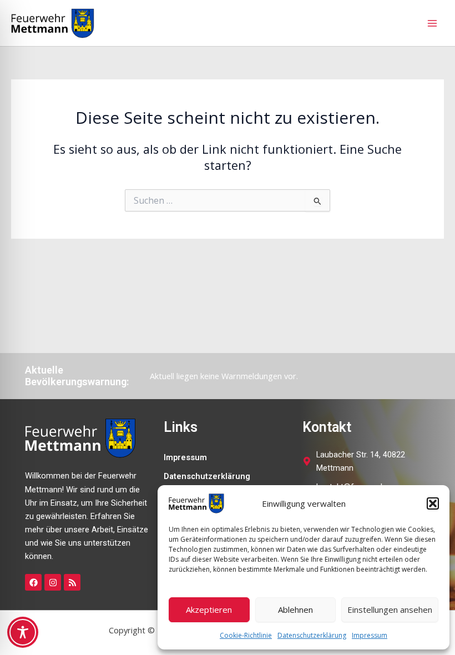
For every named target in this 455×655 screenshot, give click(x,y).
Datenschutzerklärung (311, 635)
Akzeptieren (209, 609)
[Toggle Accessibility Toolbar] (22, 632)
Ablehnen (295, 609)
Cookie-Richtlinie (246, 635)
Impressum (369, 635)
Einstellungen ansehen (389, 609)
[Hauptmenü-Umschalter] (432, 23)
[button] (432, 503)
